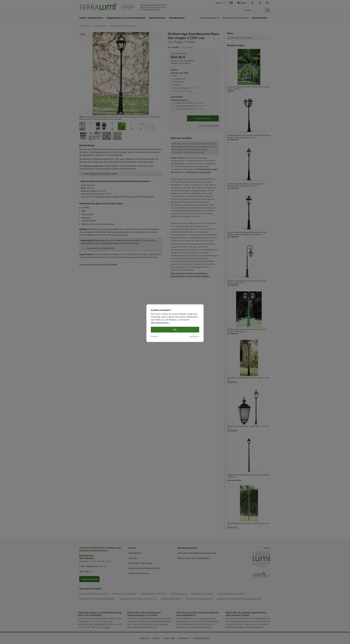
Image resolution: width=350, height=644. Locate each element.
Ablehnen (154, 336)
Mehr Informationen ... (160, 322)
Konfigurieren (194, 336)
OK (175, 329)
